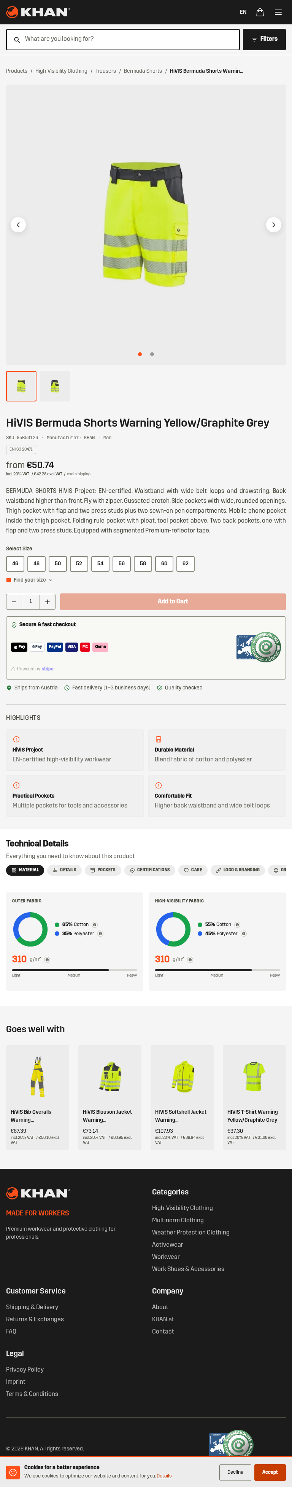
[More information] (47, 960)
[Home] (38, 12)
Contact (163, 1332)
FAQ (11, 1332)
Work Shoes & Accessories (188, 1269)
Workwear (166, 1257)
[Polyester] (100, 934)
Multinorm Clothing (178, 1221)
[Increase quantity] (47, 601)
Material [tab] (29, 870)
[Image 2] (152, 354)
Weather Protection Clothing (191, 1233)
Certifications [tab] (153, 870)
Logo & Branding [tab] (242, 870)
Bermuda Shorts (143, 71)
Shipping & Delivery (32, 1308)
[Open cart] (260, 12)
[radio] (15, 564)
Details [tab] (68, 870)
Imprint (15, 1382)
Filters (269, 39)
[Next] (273, 224)
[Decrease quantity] (14, 601)
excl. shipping (78, 474)
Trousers (105, 71)
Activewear (167, 1245)
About (160, 1308)
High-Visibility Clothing (61, 71)
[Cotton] (95, 925)
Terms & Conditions (32, 1394)
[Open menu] (278, 12)
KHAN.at (163, 1320)
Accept (270, 1472)
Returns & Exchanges (35, 1320)
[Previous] (18, 224)
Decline (235, 1472)
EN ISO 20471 (21, 450)
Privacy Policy (25, 1370)
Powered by (35, 669)
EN (243, 12)
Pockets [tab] (107, 870)
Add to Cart (173, 602)
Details (164, 1476)
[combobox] (118, 40)
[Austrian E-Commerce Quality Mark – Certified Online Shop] (258, 647)
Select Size (19, 549)
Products (16, 71)
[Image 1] (139, 354)
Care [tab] (196, 870)
